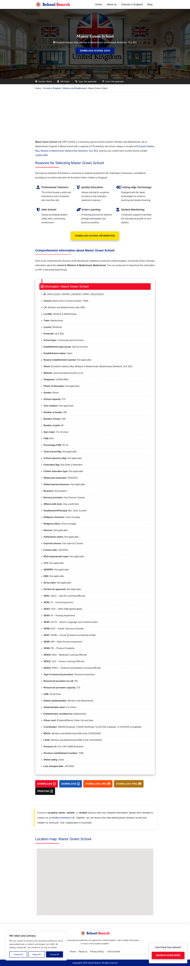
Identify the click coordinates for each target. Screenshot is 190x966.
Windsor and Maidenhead (74, 88)
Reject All (37, 954)
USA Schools (113, 951)
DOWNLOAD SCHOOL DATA (95, 51)
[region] (36, 945)
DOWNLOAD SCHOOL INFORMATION (95, 236)
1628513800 (41, 155)
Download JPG (96, 783)
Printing (43, 791)
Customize (18, 954)
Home (98, 4)
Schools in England (132, 4)
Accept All (54, 954)
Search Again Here (168, 954)
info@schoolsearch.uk (63, 817)
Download (45, 783)
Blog (149, 4)
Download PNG (127, 783)
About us (112, 4)
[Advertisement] (95, 116)
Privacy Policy (97, 951)
